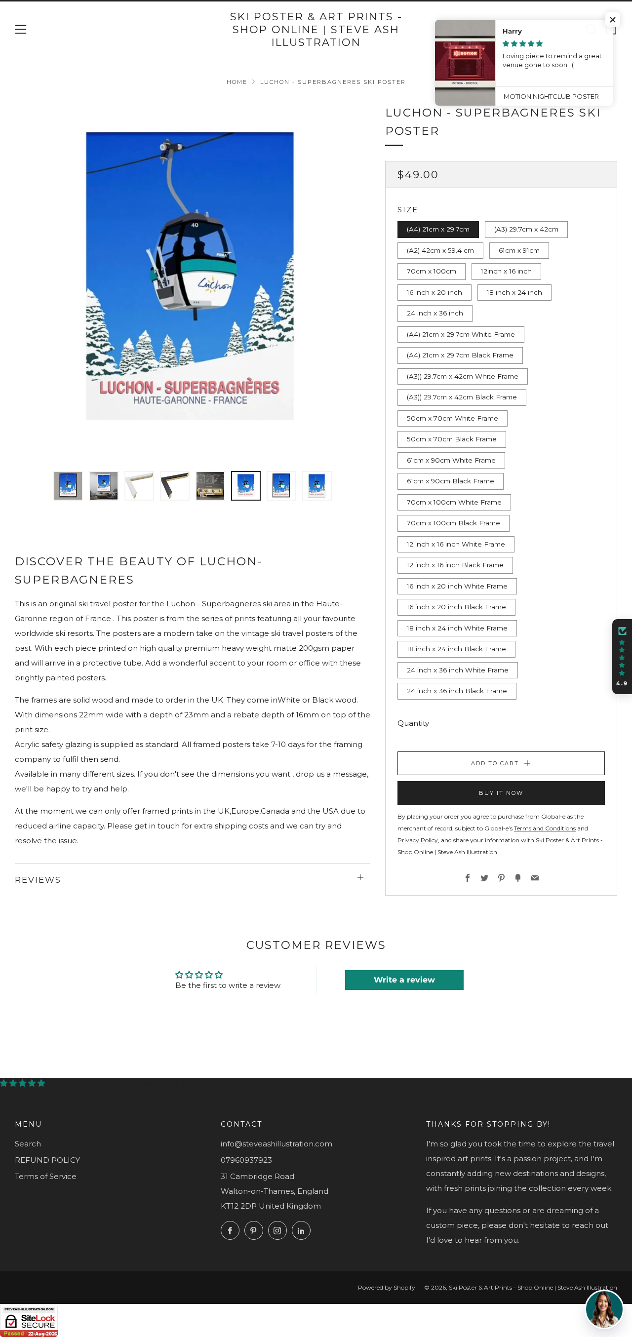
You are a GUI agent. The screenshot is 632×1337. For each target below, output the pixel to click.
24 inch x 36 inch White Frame (458, 670)
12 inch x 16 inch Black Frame (455, 565)
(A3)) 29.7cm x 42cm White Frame (462, 376)
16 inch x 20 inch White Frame (457, 586)
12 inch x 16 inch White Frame (456, 544)
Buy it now (501, 792)
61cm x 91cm (519, 250)
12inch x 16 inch (506, 271)
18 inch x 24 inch (514, 292)
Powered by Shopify (386, 1287)
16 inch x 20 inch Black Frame (456, 607)
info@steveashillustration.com (276, 1143)
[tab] (68, 486)
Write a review (404, 979)
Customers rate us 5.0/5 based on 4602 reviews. (141, 1083)
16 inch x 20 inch (434, 292)
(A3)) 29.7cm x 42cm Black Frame (462, 397)
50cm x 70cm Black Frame (452, 439)
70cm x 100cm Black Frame (453, 523)
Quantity (413, 723)
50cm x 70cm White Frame (452, 418)
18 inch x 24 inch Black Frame (456, 649)
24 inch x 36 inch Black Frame (457, 691)
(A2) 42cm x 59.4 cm (440, 250)
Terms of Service (46, 1176)
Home (237, 82)
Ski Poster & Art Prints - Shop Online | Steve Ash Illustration (316, 29)
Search (28, 1143)
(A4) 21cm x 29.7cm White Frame (461, 334)
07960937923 (246, 1160)
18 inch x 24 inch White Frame (457, 628)
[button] (622, 656)
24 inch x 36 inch (435, 313)
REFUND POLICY (47, 1160)
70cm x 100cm (431, 271)
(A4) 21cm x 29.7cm (438, 229)
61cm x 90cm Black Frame (450, 481)
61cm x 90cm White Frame (451, 460)
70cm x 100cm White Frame (454, 502)
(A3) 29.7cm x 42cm (526, 229)
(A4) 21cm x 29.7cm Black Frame (460, 355)
